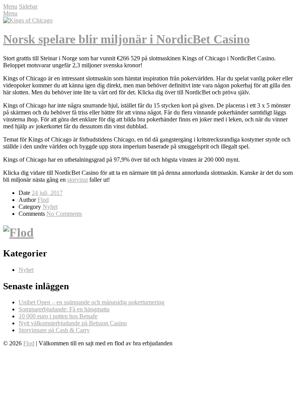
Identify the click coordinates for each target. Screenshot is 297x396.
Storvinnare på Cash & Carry (54, 330)
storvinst (77, 179)
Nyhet (50, 206)
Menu (10, 6)
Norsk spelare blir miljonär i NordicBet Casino (126, 39)
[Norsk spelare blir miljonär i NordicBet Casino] (28, 20)
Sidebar (28, 6)
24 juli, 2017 (47, 192)
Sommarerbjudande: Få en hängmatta (64, 309)
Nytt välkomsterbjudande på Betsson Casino (73, 323)
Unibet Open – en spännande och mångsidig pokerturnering (91, 302)
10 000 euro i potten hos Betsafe (58, 316)
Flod (43, 199)
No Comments (64, 213)
